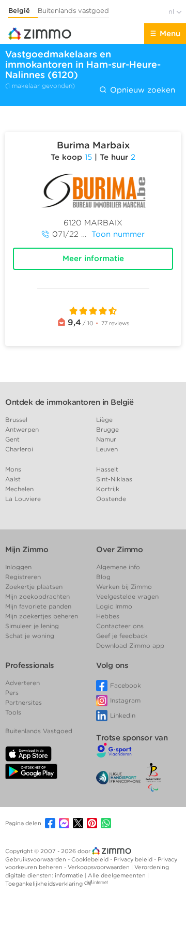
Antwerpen (22, 429)
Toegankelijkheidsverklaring (44, 883)
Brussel (16, 419)
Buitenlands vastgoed (73, 10)
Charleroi (19, 449)
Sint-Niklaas (114, 479)
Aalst (13, 479)
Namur (106, 439)
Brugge (107, 429)
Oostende (111, 499)
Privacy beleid (134, 859)
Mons (13, 469)
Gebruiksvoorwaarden (36, 859)
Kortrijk (107, 489)
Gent (12, 439)
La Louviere (23, 499)
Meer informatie (93, 258)
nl (172, 12)
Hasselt (107, 469)
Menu (170, 33)
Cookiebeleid (90, 859)
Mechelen (19, 489)
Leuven (107, 449)
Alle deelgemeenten (117, 875)
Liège (104, 419)
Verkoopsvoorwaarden (99, 867)
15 (88, 157)
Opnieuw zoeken (141, 90)
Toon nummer (118, 234)
